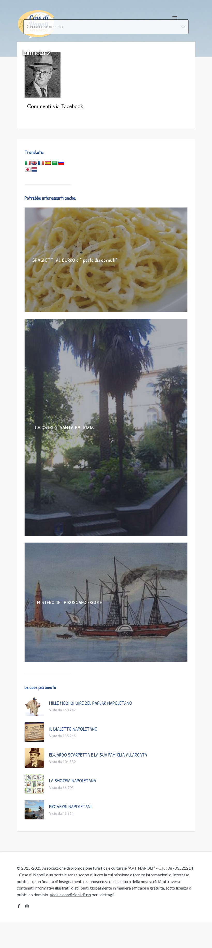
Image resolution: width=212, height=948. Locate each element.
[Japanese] (28, 169)
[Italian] (28, 163)
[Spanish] (48, 163)
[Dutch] (34, 169)
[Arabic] (54, 163)
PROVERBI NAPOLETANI (70, 806)
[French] (41, 163)
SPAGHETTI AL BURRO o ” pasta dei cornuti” (74, 259)
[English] (34, 163)
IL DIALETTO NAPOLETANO (73, 728)
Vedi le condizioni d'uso (70, 894)
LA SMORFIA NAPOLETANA (72, 780)
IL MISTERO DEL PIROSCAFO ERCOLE (67, 602)
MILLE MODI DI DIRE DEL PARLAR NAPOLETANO (90, 703)
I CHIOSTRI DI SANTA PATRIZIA (63, 427)
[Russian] (61, 163)
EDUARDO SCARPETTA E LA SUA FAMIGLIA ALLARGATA (98, 754)
